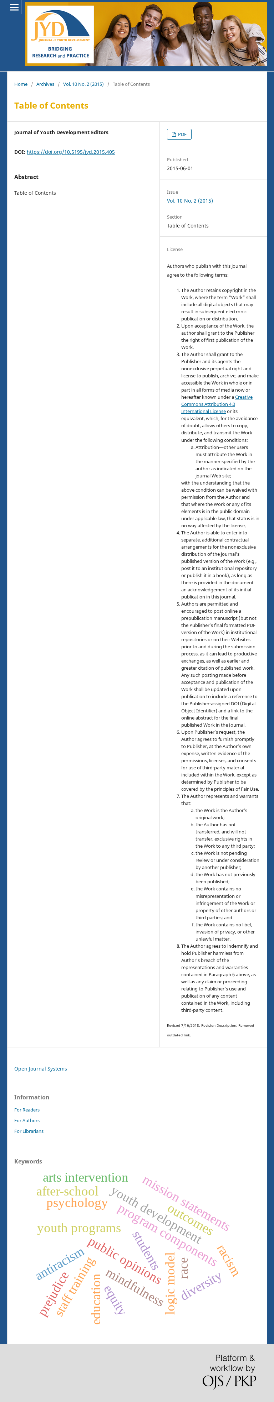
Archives (45, 84)
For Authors (27, 1120)
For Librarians (29, 1131)
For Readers (27, 1110)
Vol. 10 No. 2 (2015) (83, 84)
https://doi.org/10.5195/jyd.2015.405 (71, 151)
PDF (182, 134)
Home (20, 84)
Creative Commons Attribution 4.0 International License (217, 404)
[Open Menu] (14, 7)
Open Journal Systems (40, 1068)
